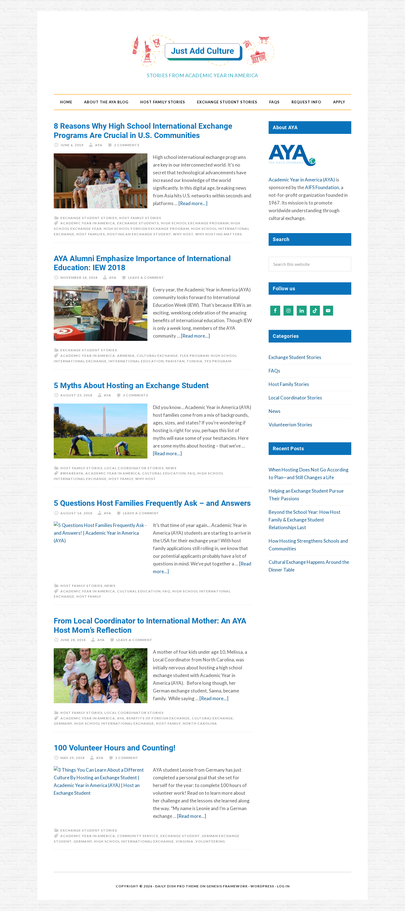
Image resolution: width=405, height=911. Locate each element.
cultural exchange (157, 356)
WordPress (262, 886)
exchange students (138, 223)
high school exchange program (195, 223)
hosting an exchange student (139, 234)
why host (183, 234)
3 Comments (135, 395)
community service (137, 836)
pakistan (175, 361)
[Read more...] (193, 203)
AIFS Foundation (322, 187)
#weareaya (71, 473)
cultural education (164, 473)
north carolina (200, 723)
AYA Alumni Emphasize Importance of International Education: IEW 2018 (142, 263)
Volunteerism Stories (290, 424)
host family (121, 479)
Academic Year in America (87, 223)
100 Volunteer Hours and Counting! (114, 747)
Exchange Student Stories (88, 218)
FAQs (274, 371)
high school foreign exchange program (146, 229)
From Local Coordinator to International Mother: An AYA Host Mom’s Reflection (150, 625)
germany (63, 723)
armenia (126, 356)
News (171, 468)
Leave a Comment (146, 277)
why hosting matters (218, 234)
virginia (184, 841)
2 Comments (126, 145)
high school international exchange (114, 723)
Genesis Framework (227, 886)
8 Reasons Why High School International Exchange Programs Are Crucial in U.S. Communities (143, 130)
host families (90, 234)
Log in (283, 886)
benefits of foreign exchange (158, 718)
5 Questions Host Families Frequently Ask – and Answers (152, 503)
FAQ (191, 473)
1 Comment (126, 758)
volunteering (210, 841)
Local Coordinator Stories (134, 468)
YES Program (217, 361)
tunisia (194, 361)
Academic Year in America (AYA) (302, 180)
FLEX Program (194, 356)
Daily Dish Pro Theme (177, 886)
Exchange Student (180, 836)
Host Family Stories (140, 218)
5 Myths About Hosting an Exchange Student (131, 385)
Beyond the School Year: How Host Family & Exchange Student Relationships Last (305, 519)
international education (136, 361)
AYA (121, 718)
